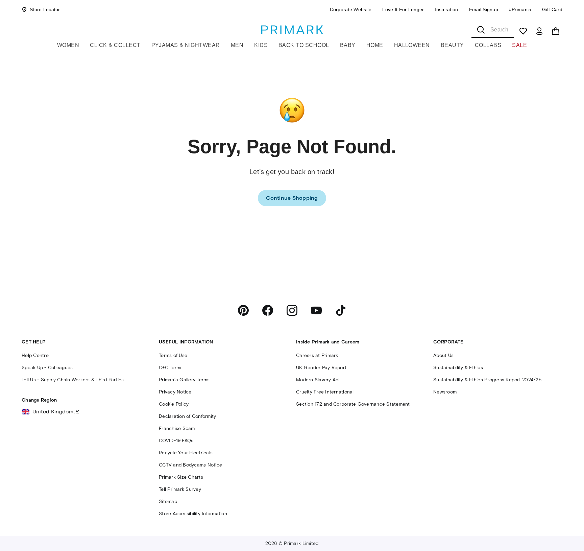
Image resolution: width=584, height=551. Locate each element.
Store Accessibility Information (193, 514)
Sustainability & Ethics (458, 367)
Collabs (488, 45)
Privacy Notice (175, 392)
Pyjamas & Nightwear (185, 45)
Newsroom (445, 392)
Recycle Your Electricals (186, 453)
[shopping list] (523, 31)
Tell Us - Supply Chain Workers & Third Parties (73, 380)
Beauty (452, 45)
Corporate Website (351, 9)
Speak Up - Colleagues (47, 367)
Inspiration (446, 9)
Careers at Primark (317, 355)
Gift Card (552, 9)
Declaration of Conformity (187, 416)
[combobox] (492, 30)
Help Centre (35, 355)
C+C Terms (170, 367)
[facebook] (267, 310)
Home (374, 45)
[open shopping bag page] (555, 31)
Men (237, 45)
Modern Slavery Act (318, 380)
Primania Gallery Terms (184, 380)
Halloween (412, 45)
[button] (564, 533)
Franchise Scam (177, 428)
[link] (292, 198)
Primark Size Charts (181, 477)
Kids (261, 45)
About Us (443, 355)
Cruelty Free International (325, 392)
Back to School (303, 45)
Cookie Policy (174, 404)
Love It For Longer (403, 9)
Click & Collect (115, 45)
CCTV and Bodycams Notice (190, 465)
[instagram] (292, 310)
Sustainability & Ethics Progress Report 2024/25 (487, 380)
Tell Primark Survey (180, 489)
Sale (519, 45)
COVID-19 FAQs (176, 441)
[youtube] (316, 310)
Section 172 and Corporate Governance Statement (353, 404)
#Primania (520, 9)
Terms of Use (173, 355)
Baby (348, 45)
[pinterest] (243, 310)
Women (68, 45)
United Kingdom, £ (55, 411)
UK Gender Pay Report (321, 367)
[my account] (539, 31)
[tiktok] (340, 310)
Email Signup (483, 9)
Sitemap (168, 501)
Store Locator (45, 9)
